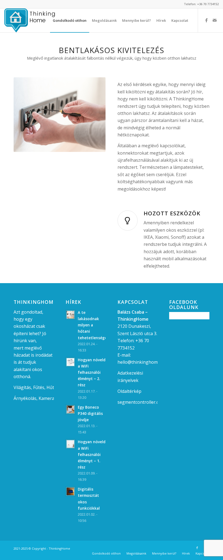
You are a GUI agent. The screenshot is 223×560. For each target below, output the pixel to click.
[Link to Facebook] (206, 20)
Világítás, (23, 387)
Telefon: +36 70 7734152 (201, 4)
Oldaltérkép (129, 391)
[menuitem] (69, 20)
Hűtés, (53, 387)
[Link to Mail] (214, 20)
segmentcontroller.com (141, 402)
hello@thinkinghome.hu (141, 362)
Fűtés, (39, 387)
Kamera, (47, 398)
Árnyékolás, (26, 398)
